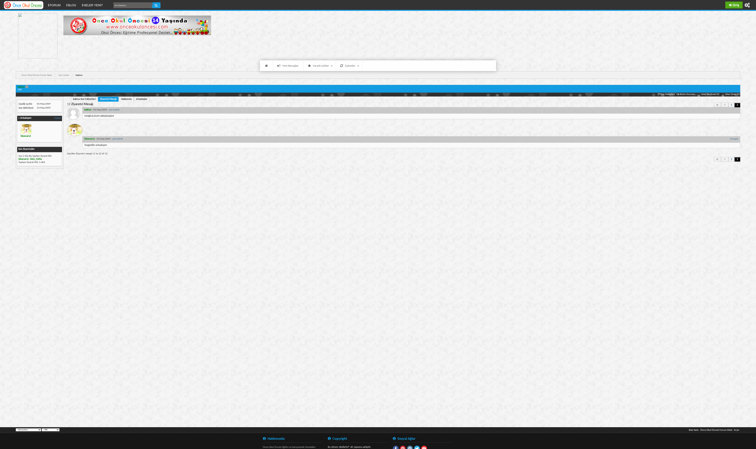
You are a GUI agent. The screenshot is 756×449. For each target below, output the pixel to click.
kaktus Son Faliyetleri (84, 99)
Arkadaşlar (141, 99)
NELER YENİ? (93, 5)
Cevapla (734, 139)
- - (102, 110)
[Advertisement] (135, 47)
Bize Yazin (694, 430)
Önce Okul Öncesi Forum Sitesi (716, 430)
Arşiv (736, 430)
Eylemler (350, 65)
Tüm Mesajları (667, 94)
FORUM (57, 5)
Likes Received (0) (709, 94)
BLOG (72, 5)
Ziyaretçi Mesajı (108, 99)
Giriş (736, 5)
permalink (114, 110)
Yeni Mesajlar (290, 65)
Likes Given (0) (732, 94)
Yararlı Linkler (321, 65)
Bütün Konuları (687, 94)
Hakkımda (126, 99)
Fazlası (57, 118)
